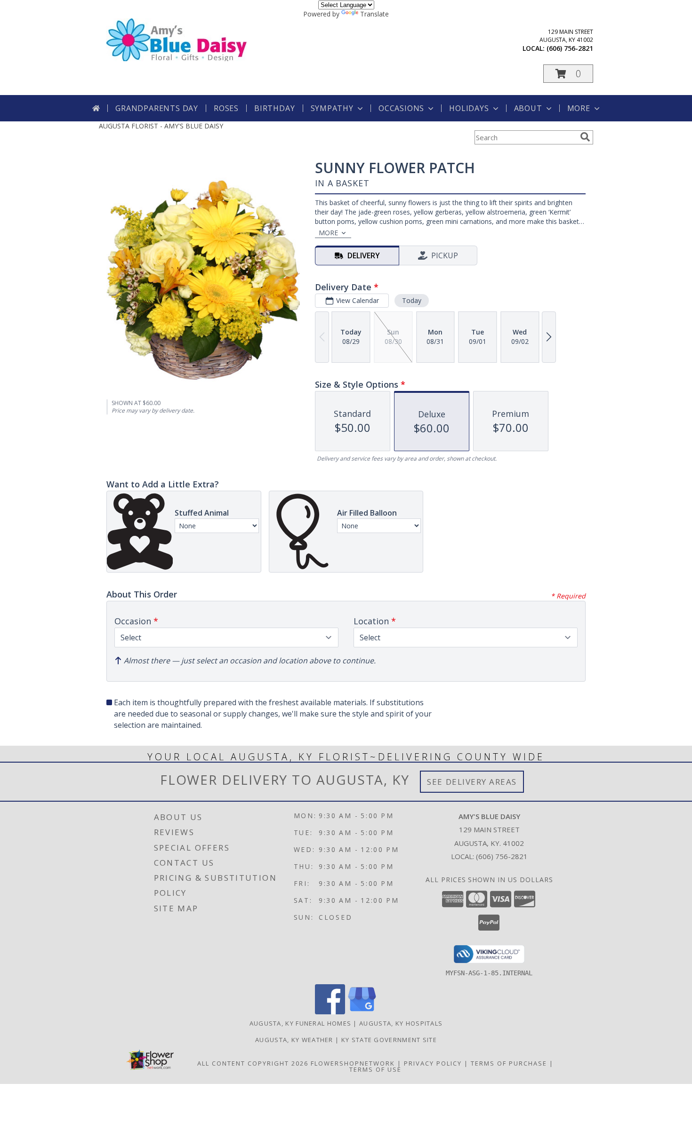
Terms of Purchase (509, 1063)
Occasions (401, 108)
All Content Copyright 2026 (252, 1063)
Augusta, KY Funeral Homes (300, 1023)
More (578, 108)
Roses (226, 108)
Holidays (469, 108)
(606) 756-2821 (570, 48)
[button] (568, 73)
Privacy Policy (433, 1063)
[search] (585, 137)
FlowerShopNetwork (353, 1063)
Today (411, 300)
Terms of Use (375, 1069)
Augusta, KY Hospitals (401, 1023)
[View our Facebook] (330, 1011)
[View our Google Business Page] (362, 1011)
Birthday (274, 108)
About (528, 108)
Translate (374, 13)
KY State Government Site (389, 1039)
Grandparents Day (156, 108)
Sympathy (332, 108)
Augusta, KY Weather (294, 1039)
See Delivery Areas (472, 781)
